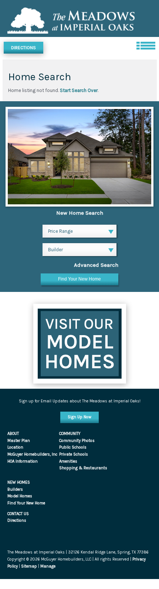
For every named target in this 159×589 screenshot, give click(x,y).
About (13, 433)
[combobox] (79, 232)
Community (70, 433)
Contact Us (18, 513)
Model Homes (19, 496)
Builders (15, 489)
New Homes (18, 482)
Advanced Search (96, 265)
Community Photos (77, 440)
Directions (23, 47)
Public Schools (73, 447)
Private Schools (73, 454)
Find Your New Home (26, 503)
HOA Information (22, 461)
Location (15, 447)
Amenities (68, 461)
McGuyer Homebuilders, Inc (32, 454)
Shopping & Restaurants (83, 468)
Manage (47, 566)
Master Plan (18, 440)
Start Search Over (79, 90)
